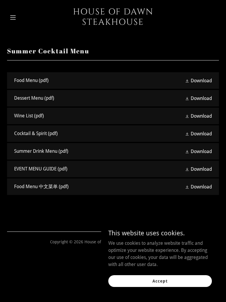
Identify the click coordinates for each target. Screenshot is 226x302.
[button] (23, 17)
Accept (159, 280)
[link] (113, 23)
